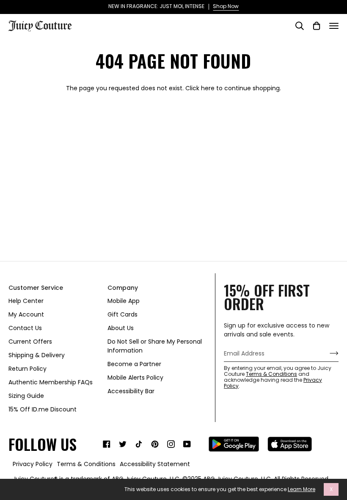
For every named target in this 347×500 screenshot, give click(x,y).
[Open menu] (334, 26)
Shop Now (226, 6)
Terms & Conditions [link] (86, 464)
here (208, 88)
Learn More (301, 489)
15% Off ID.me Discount (42, 409)
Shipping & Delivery (36, 355)
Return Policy (27, 368)
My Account (26, 314)
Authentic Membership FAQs (50, 382)
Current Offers (30, 341)
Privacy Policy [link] (32, 464)
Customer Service (35, 287)
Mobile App (123, 301)
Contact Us (25, 328)
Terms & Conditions (271, 374)
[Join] (327, 353)
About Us (120, 328)
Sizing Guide (26, 396)
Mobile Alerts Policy (135, 377)
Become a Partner (134, 364)
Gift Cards (122, 314)
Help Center (26, 301)
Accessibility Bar (130, 391)
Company (122, 287)
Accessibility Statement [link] (155, 464)
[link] (106, 444)
